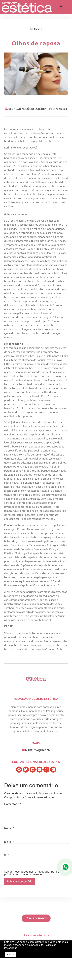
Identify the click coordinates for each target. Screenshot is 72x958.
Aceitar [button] (10, 954)
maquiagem (42, 750)
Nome (9, 828)
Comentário (12, 804)
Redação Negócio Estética (36, 698)
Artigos (36, 29)
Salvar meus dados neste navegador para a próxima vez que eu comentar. (31, 873)
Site (6, 855)
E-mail (9, 841)
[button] (61, 7)
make (28, 750)
